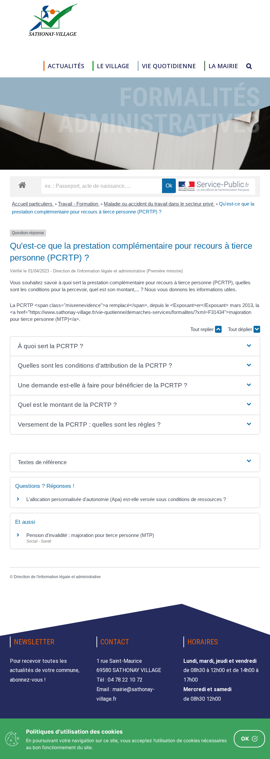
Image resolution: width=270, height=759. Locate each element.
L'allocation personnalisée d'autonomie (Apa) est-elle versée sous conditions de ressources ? (126, 499)
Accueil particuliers (33, 204)
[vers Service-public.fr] (214, 187)
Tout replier (202, 329)
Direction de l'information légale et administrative (57, 577)
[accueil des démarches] (22, 185)
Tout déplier (241, 329)
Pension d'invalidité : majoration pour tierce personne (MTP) (90, 535)
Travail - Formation (78, 204)
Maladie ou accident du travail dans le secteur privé (159, 204)
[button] (249, 66)
